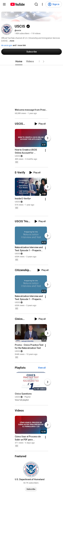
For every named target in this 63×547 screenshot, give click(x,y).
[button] (43, 61)
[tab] (18, 61)
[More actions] (45, 150)
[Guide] (4, 4)
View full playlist (22, 400)
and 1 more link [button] (19, 45)
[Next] (47, 138)
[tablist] (31, 61)
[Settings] (42, 4)
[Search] (36, 4)
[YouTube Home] (17, 4)
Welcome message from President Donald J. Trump (31, 110)
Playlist (27, 397)
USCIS (17, 156)
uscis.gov (7, 45)
